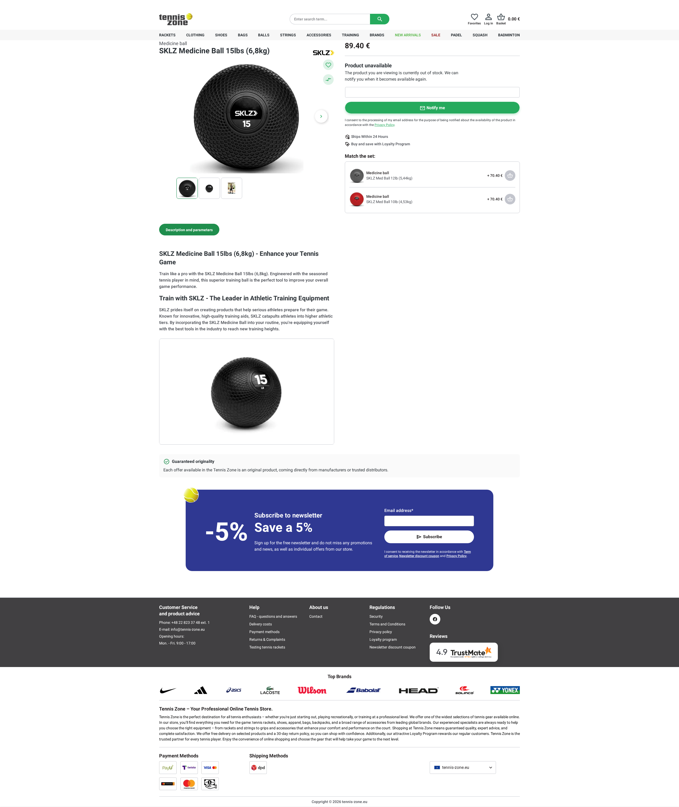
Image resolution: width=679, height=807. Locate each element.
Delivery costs (260, 624)
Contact (316, 616)
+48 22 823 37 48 (188, 4)
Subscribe (432, 536)
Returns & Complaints (267, 639)
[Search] (379, 19)
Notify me (435, 107)
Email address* (398, 510)
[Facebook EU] (435, 619)
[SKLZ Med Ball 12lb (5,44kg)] (356, 175)
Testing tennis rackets (267, 647)
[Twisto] (189, 767)
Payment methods (264, 632)
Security (376, 616)
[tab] (189, 229)
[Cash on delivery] (210, 783)
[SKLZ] (323, 52)
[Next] (321, 116)
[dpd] (258, 767)
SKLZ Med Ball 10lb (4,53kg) (389, 202)
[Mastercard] (189, 783)
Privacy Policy (384, 125)
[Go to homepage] (176, 19)
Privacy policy (380, 632)
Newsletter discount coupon (419, 556)
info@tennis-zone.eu (188, 629)
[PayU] (168, 767)
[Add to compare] (328, 79)
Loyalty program (383, 639)
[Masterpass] (168, 783)
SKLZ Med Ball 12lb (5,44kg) (389, 178)
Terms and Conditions (387, 624)
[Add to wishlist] (328, 64)
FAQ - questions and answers (273, 616)
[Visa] (210, 767)
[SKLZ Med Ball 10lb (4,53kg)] (356, 199)
